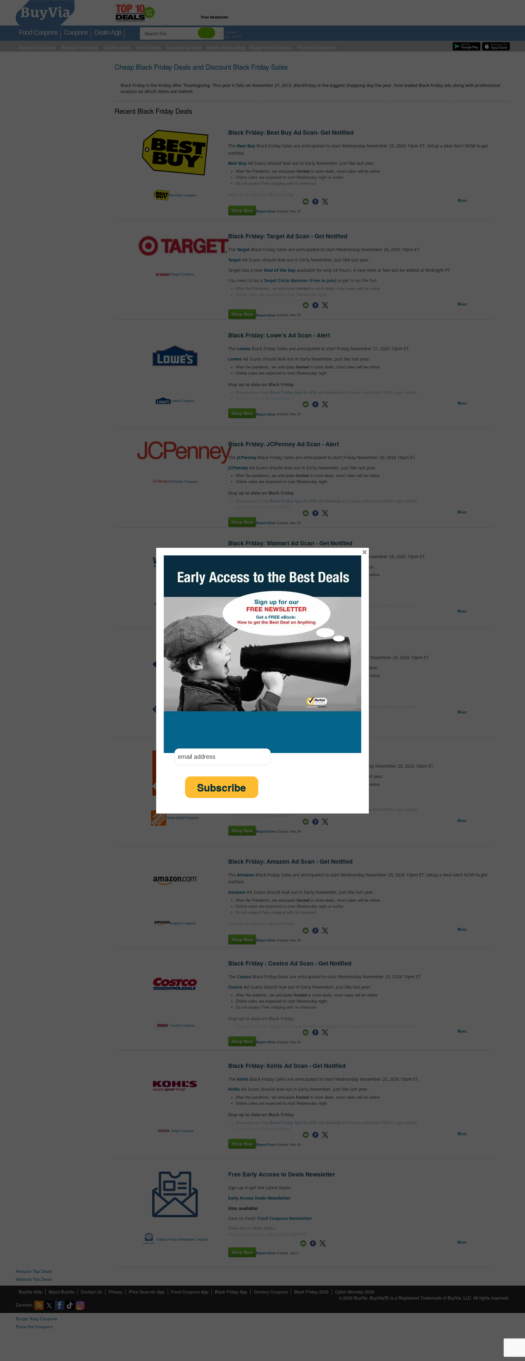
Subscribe (221, 787)
